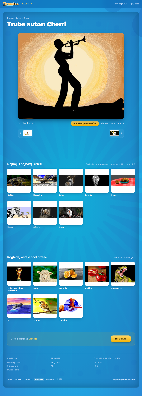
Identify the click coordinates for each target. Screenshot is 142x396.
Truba (26, 18)
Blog (53, 366)
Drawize (10, 18)
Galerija (19, 18)
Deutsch (28, 379)
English (18, 379)
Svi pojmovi (121, 4)
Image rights (13, 370)
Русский (50, 379)
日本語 (59, 379)
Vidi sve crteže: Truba (111, 123)
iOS (96, 366)
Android (98, 362)
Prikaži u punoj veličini (84, 123)
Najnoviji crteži (14, 362)
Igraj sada (134, 4)
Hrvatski (39, 379)
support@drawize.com (124, 379)
